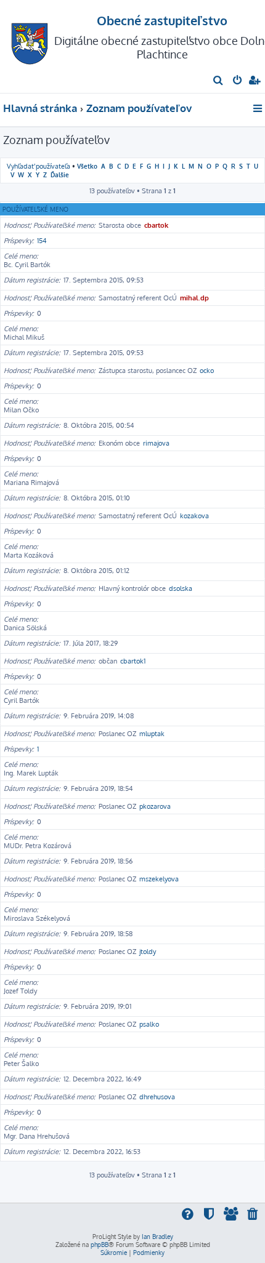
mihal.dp (194, 298)
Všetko (87, 166)
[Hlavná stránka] (29, 40)
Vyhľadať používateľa (38, 166)
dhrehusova (157, 1097)
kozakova (194, 515)
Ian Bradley (157, 1236)
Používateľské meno (35, 209)
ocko (207, 370)
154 (42, 240)
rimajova (156, 443)
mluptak (152, 733)
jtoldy (147, 951)
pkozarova (155, 806)
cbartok (156, 225)
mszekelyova (159, 879)
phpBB (99, 1244)
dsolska (180, 588)
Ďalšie (60, 174)
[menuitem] (218, 81)
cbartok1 (132, 661)
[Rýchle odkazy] (258, 108)
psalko (149, 1024)
